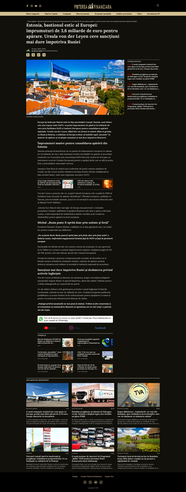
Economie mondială (103, 14)
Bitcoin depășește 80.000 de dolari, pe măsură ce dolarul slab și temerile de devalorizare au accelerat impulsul (49, 341)
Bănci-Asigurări (32, 14)
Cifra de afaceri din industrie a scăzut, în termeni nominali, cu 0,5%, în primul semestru (88, 183)
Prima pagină (31, 21)
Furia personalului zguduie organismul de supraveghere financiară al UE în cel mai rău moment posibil (88, 341)
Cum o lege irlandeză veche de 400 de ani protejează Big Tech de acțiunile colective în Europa (49, 183)
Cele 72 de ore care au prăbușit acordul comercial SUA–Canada (88, 354)
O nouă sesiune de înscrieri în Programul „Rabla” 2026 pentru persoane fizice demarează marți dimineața (142, 106)
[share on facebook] (27, 54)
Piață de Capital (51, 14)
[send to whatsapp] (38, 54)
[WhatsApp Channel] (40, 6)
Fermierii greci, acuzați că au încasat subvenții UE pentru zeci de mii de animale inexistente (49, 367)
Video (139, 14)
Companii (67, 14)
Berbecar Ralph (37, 51)
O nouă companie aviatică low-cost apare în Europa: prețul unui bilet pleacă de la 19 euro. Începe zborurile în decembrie (143, 66)
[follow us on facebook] (100, 328)
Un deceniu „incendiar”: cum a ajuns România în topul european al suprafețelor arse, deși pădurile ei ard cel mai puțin (49, 354)
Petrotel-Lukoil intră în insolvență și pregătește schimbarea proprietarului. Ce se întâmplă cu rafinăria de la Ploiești (142, 96)
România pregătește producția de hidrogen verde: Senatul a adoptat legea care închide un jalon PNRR (142, 76)
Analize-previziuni (124, 14)
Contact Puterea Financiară (91, 476)
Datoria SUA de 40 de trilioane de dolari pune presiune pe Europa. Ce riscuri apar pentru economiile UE (87, 367)
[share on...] (44, 54)
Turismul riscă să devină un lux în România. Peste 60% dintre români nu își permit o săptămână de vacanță (137, 458)
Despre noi (109, 476)
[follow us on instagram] (75, 328)
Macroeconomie (82, 14)
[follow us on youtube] (50, 328)
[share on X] (33, 54)
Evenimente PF (153, 14)
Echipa (75, 476)
